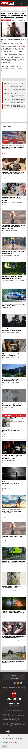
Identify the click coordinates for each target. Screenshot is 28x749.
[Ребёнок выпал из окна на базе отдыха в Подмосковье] (14, 584)
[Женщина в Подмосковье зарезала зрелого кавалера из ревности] (14, 170)
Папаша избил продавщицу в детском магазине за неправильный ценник (13, 199)
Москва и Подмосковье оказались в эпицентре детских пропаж (13, 636)
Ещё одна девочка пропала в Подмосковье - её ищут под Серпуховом (11, 483)
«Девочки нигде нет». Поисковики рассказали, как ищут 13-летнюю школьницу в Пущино (12, 457)
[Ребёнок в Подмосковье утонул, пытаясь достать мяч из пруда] (14, 274)
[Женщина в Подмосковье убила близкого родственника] (14, 534)
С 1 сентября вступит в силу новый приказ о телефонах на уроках (18, 95)
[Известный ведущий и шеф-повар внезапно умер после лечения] (14, 402)
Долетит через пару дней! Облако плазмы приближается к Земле (17, 85)
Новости (14, 675)
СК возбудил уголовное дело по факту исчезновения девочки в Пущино (12, 430)
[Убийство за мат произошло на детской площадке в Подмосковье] (14, 609)
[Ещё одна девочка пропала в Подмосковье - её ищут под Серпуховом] (14, 480)
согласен (4, 735)
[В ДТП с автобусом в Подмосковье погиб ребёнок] (14, 659)
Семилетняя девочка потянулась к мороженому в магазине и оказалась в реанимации (13, 147)
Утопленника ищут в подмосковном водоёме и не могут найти (13, 379)
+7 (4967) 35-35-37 (14, 699)
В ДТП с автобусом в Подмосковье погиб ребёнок (13, 661)
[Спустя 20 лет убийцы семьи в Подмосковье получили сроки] (14, 327)
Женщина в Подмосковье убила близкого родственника (12, 537)
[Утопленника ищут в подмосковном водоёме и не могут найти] (14, 377)
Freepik (7, 70)
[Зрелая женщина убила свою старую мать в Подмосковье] (14, 302)
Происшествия (5, 10)
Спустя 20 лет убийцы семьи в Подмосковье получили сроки (11, 329)
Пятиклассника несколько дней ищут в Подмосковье (13, 252)
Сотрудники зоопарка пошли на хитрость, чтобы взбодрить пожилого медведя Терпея (18, 101)
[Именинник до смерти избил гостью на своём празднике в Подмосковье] (14, 559)
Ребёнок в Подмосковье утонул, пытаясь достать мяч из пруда (12, 277)
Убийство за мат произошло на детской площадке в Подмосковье (13, 611)
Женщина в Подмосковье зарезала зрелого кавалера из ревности (13, 172)
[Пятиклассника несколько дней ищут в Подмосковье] (14, 249)
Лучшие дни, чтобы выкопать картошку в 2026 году (18, 90)
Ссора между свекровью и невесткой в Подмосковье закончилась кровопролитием (13, 226)
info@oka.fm (14, 703)
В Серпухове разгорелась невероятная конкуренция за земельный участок (18, 106)
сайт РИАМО (21, 46)
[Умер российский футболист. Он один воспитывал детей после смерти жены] (14, 507)
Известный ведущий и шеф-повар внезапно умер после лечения (12, 404)
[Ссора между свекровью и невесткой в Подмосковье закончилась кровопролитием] (14, 223)
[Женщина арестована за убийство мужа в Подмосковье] (14, 352)
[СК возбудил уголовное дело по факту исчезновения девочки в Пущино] (14, 427)
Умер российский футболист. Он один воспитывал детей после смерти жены (12, 511)
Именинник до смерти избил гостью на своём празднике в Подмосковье (13, 561)
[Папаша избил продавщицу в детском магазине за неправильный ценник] (14, 195)
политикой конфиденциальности (9, 743)
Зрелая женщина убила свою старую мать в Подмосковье (13, 304)
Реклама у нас (14, 678)
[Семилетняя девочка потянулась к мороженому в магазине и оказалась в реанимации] (14, 143)
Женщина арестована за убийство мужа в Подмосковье (12, 354)
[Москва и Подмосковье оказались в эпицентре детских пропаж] (14, 634)
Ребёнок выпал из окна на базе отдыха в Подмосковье (12, 586)
